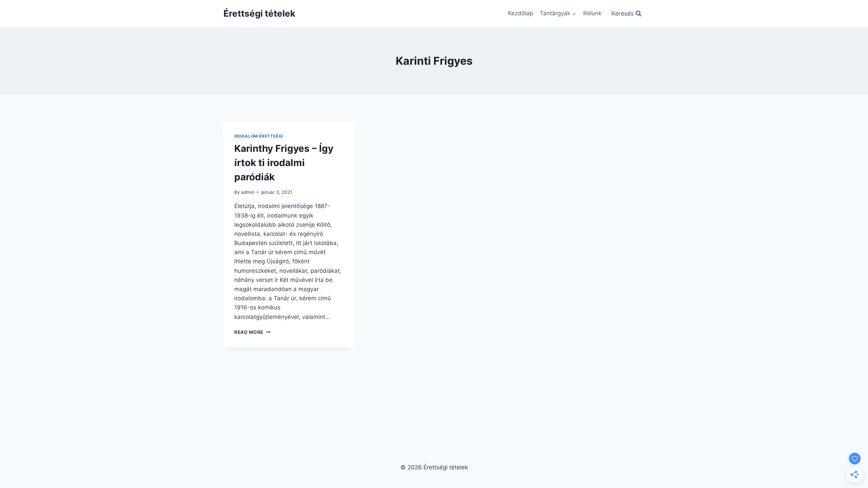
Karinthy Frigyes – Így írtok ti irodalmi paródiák (283, 163)
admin (247, 192)
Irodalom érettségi (258, 136)
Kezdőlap (520, 13)
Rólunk (592, 13)
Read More (252, 332)
